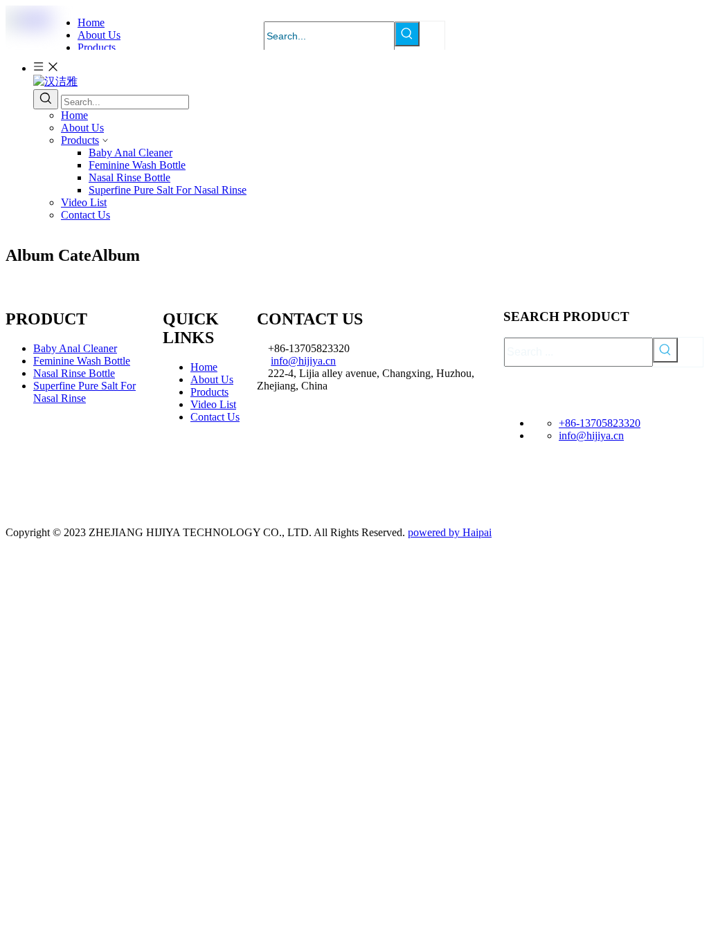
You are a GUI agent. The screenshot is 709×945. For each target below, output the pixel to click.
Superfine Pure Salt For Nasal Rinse (167, 190)
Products (80, 140)
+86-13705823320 (599, 423)
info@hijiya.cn (303, 361)
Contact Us (85, 215)
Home (74, 115)
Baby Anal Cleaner (130, 152)
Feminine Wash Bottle (137, 165)
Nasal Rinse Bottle (129, 177)
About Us (82, 128)
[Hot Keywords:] (407, 33)
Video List (84, 202)
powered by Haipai (450, 532)
